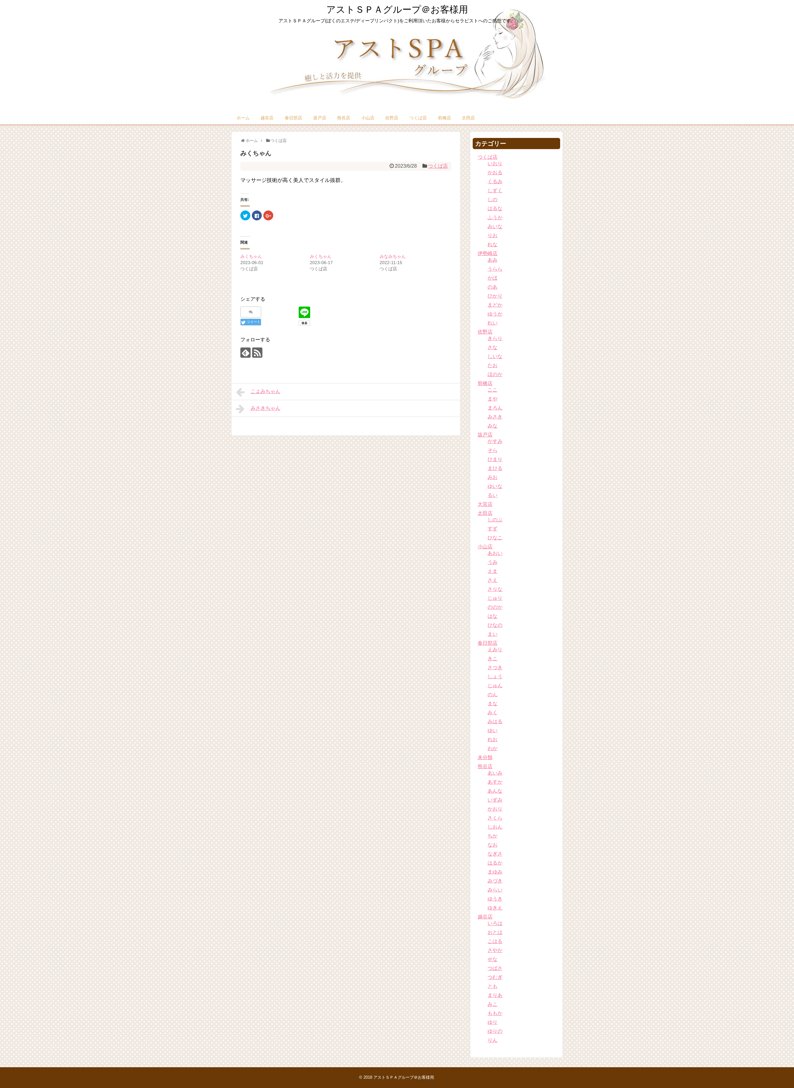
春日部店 (293, 117)
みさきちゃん (265, 408)
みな (492, 425)
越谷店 (267, 117)
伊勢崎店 (487, 253)
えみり (495, 649)
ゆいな (495, 486)
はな (492, 616)
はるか (495, 862)
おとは (495, 932)
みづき (495, 880)
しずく (495, 190)
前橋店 (444, 117)
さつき (495, 667)
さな (492, 347)
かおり (495, 809)
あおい (495, 553)
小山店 (367, 117)
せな (492, 959)
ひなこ (495, 537)
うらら (495, 269)
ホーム (243, 117)
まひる (495, 468)
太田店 (468, 117)
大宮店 (485, 504)
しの (492, 199)
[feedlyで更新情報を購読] (245, 352)
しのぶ (495, 519)
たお (492, 365)
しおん (495, 826)
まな (492, 703)
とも (492, 986)
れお (492, 739)
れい (492, 322)
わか (492, 748)
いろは (495, 923)
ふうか (495, 217)
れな (492, 244)
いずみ (495, 800)
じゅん (495, 685)
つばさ (495, 968)
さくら (495, 817)
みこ (492, 1004)
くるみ (495, 181)
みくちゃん (251, 256)
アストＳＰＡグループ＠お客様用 (397, 9)
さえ (492, 580)
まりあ (495, 995)
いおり (495, 163)
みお (492, 477)
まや (492, 398)
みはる (495, 721)
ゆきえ (495, 907)
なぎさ (495, 853)
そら (492, 450)
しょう (495, 676)
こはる (495, 941)
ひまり (495, 459)
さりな (495, 589)
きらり (495, 338)
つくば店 (418, 117)
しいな (495, 356)
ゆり (492, 1022)
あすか (495, 782)
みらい (495, 889)
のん (492, 694)
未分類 (485, 757)
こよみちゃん (265, 391)
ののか (495, 607)
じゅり (495, 598)
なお (492, 844)
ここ (492, 389)
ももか (495, 1013)
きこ (492, 658)
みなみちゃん (393, 256)
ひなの (495, 625)
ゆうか (495, 313)
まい (492, 634)
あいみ (495, 773)
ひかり (495, 296)
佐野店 (391, 117)
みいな (495, 226)
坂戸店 (319, 117)
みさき (495, 416)
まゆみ (495, 871)
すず (492, 528)
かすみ (495, 441)
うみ (492, 562)
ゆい (492, 730)
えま (492, 571)
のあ (492, 287)
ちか (492, 835)
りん (492, 1040)
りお (492, 235)
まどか (495, 304)
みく (492, 712)
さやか (495, 950)
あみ (492, 260)
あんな (495, 791)
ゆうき (495, 898)
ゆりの (495, 1031)
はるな (495, 208)
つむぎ (495, 977)
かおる (495, 172)
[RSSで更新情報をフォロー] (257, 352)
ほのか (495, 374)
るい (492, 495)
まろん (495, 407)
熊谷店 (343, 117)
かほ (492, 278)
